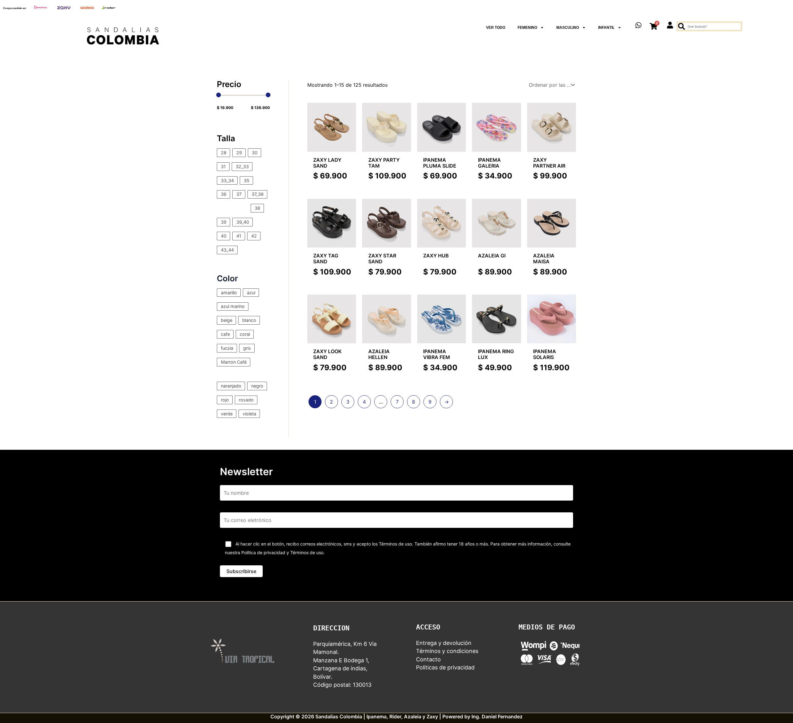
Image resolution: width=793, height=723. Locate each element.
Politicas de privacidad (445, 667)
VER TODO (495, 27)
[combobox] (709, 26)
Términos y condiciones (447, 651)
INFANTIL (606, 27)
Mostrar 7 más (234, 207)
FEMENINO (527, 27)
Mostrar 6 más (234, 371)
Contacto (428, 659)
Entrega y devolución (443, 643)
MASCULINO (567, 27)
